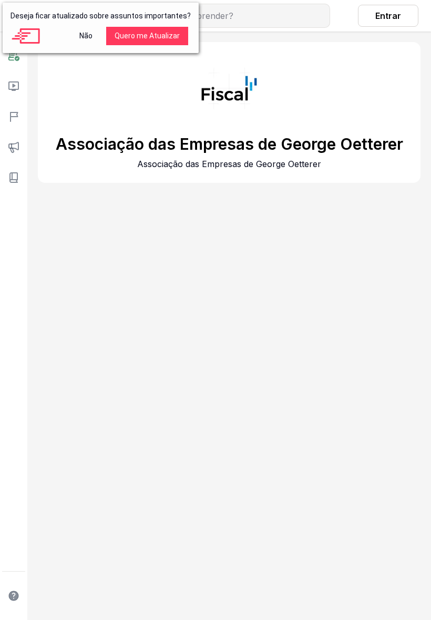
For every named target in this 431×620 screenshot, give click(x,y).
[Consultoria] (13, 55)
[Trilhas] (13, 116)
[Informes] (13, 147)
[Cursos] (13, 86)
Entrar (388, 16)
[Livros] (13, 177)
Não (86, 36)
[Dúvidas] (13, 595)
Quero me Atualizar (147, 36)
